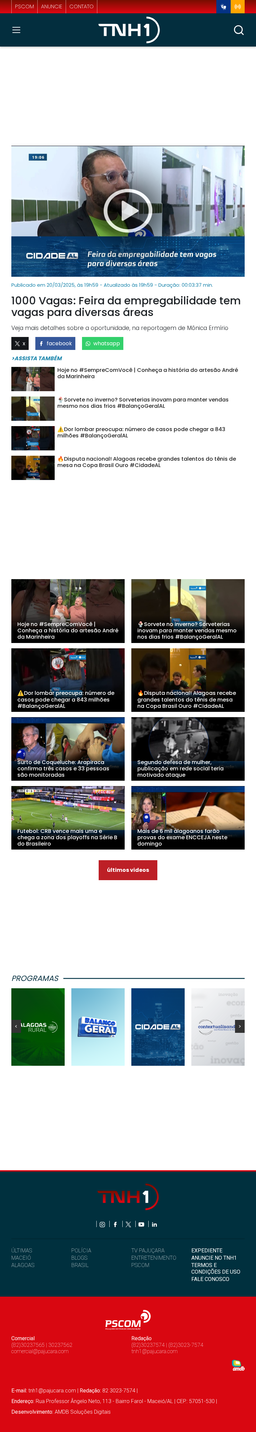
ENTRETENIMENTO (153, 1258)
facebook (59, 343)
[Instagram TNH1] (102, 1224)
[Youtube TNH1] (141, 1224)
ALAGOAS (22, 1265)
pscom (24, 6)
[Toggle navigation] (18, 30)
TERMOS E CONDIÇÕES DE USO (215, 1268)
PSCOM (140, 1265)
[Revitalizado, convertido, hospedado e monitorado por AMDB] (238, 1365)
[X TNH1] (128, 1224)
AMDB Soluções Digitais (83, 1412)
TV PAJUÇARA (148, 1250)
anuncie (51, 6)
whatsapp (106, 343)
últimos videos (128, 870)
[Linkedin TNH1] (154, 1224)
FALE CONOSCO (210, 1279)
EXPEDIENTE (206, 1250)
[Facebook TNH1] (115, 1224)
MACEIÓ (21, 1258)
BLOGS (79, 1258)
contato (81, 6)
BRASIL (80, 1265)
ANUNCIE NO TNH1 (214, 1258)
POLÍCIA (81, 1250)
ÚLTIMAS (21, 1250)
